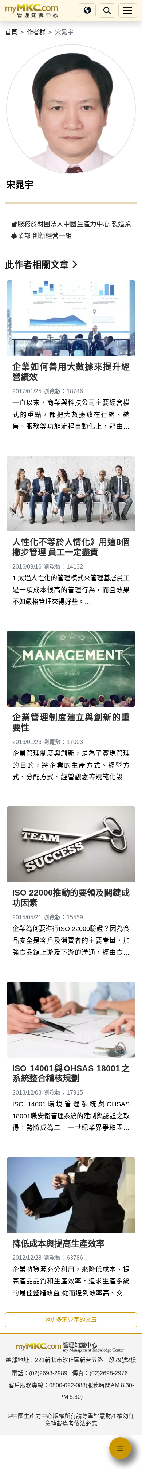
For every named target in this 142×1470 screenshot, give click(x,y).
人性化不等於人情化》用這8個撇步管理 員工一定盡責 (70, 547)
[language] (87, 10)
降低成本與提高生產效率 (58, 1243)
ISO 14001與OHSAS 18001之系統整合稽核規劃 (70, 1073)
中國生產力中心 (32, 1416)
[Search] (107, 10)
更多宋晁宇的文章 (73, 1320)
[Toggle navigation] (127, 10)
